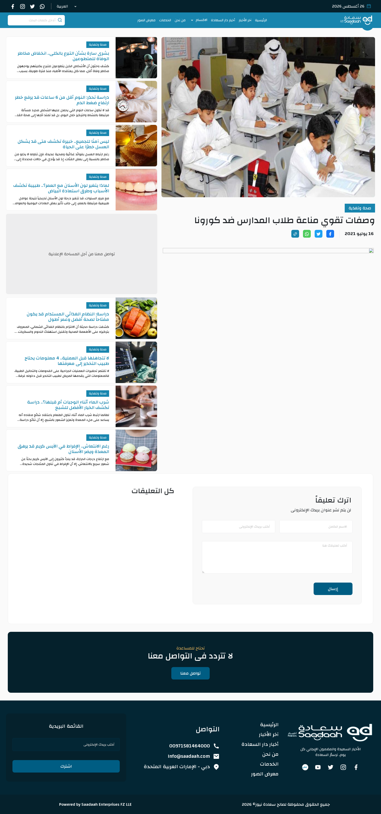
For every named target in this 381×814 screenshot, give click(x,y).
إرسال (333, 589)
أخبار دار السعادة (223, 20)
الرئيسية (261, 20)
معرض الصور (146, 20)
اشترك (66, 766)
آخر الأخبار (245, 20)
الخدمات (165, 20)
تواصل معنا (190, 673)
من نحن (180, 20)
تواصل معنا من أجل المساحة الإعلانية (81, 254)
